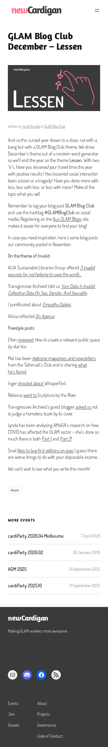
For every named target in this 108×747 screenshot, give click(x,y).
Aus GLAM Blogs (67, 219)
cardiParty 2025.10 (25, 585)
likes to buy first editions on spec (45, 450)
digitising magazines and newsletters (64, 358)
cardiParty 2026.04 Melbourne (36, 536)
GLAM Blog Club (54, 126)
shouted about (31, 383)
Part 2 (65, 439)
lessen (15, 490)
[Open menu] (97, 10)
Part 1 (46, 439)
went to (30, 395)
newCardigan (28, 618)
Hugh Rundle (31, 126)
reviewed (25, 340)
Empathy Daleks (56, 304)
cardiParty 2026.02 (25, 552)
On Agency (44, 316)
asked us (83, 407)
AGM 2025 (17, 569)
